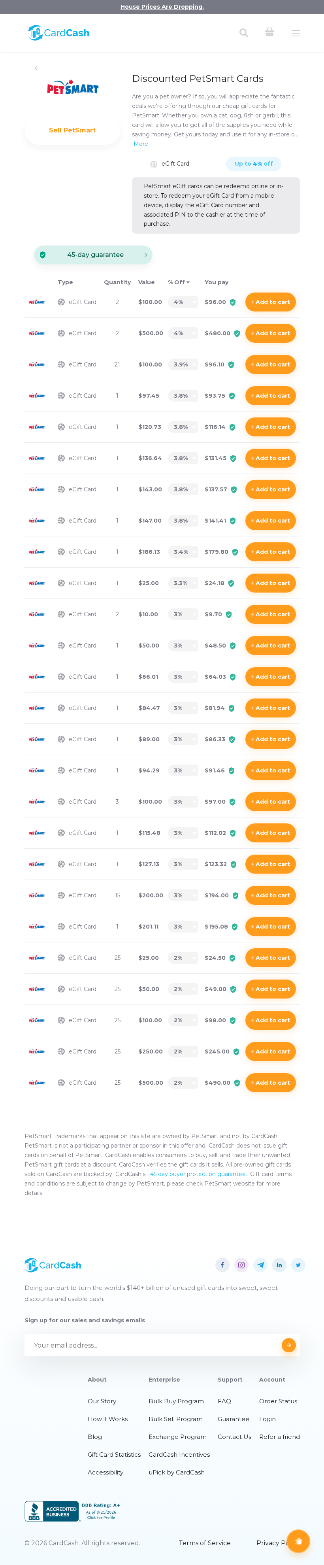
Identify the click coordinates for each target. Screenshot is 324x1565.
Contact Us (234, 1436)
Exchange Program (178, 1436)
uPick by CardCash (177, 1472)
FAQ (224, 1401)
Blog (95, 1436)
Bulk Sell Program (176, 1419)
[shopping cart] (269, 32)
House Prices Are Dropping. (162, 6)
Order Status (278, 1401)
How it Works (108, 1419)
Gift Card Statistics (114, 1454)
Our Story (102, 1401)
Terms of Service (205, 1543)
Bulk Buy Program (176, 1401)
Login (267, 1419)
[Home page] (58, 38)
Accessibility (105, 1472)
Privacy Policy (278, 1543)
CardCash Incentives (179, 1454)
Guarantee (233, 1419)
